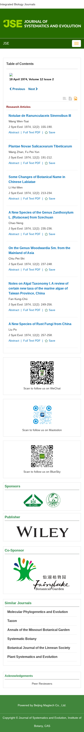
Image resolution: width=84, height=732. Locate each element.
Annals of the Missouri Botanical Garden (38, 630)
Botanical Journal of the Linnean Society (38, 648)
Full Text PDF (32, 132)
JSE (6, 43)
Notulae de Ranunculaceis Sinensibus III (40, 115)
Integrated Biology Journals (17, 4)
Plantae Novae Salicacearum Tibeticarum (40, 146)
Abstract (14, 132)
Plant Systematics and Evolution (32, 656)
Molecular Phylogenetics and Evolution (37, 612)
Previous (18, 89)
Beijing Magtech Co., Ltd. (50, 705)
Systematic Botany (21, 639)
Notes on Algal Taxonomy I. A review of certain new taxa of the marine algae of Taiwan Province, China (38, 288)
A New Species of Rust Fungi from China (40, 324)
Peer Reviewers (42, 683)
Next (32, 89)
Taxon (12, 621)
